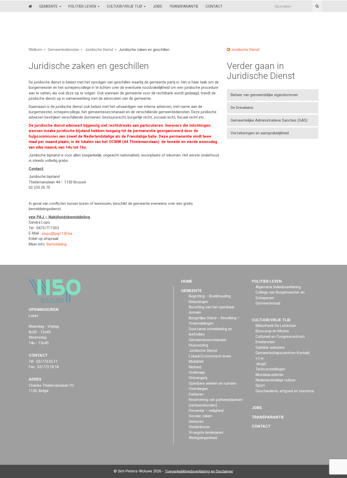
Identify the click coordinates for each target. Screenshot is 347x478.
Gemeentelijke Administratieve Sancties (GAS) (269, 120)
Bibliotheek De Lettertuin (276, 325)
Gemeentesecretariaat (207, 340)
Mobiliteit (196, 361)
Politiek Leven (82, 6)
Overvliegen (198, 388)
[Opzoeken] (317, 6)
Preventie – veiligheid (206, 410)
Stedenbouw (199, 427)
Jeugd (261, 363)
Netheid (195, 367)
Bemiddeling (56, 244)
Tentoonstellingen (270, 369)
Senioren (196, 421)
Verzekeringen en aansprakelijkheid (260, 133)
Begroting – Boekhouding (210, 296)
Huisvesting (198, 345)
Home (186, 281)
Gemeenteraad (268, 303)
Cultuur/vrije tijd (125, 6)
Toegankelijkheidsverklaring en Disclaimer (199, 471)
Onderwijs (197, 372)
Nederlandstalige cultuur (276, 380)
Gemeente (49, 6)
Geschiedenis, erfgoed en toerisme (285, 391)
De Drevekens (242, 107)
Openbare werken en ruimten (212, 383)
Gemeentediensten (63, 49)
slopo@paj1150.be (57, 233)
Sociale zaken (200, 416)
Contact (214, 6)
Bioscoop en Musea (272, 331)
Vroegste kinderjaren (206, 432)
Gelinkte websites (270, 347)
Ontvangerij (198, 377)
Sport (260, 385)
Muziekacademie (269, 374)
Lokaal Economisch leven (210, 356)
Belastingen (198, 301)
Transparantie (183, 6)
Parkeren (196, 394)
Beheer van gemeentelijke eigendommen (264, 95)
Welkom (35, 49)
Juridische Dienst (99, 49)
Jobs (157, 6)
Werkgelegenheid (203, 438)
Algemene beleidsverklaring (278, 287)
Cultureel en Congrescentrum (280, 336)
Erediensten (265, 342)
